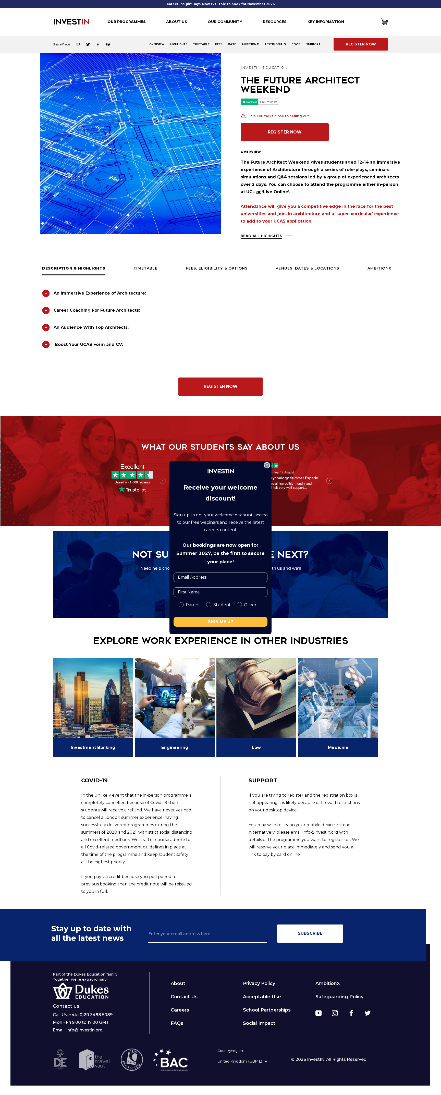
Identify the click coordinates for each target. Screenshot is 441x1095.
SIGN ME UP (220, 621)
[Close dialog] (267, 465)
